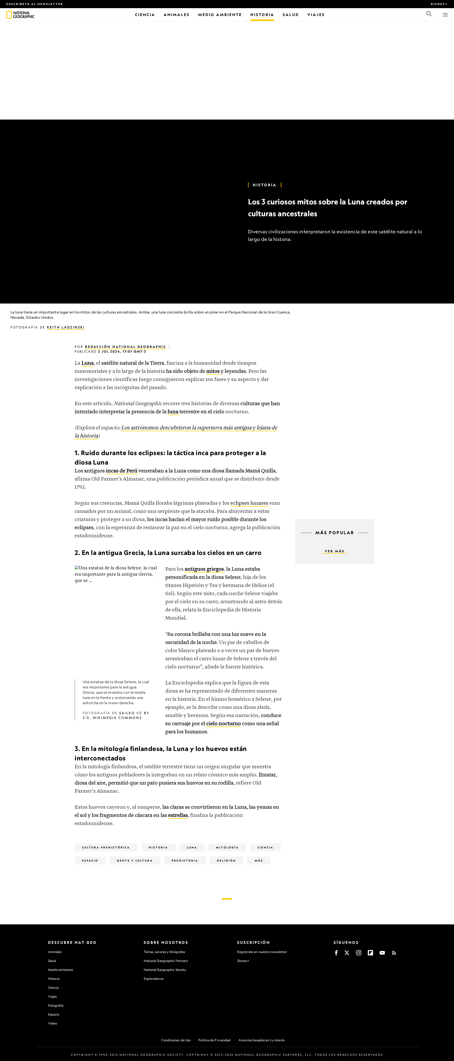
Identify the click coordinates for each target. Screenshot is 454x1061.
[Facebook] (336, 954)
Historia (54, 979)
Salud (52, 961)
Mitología (227, 847)
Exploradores (153, 979)
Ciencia (53, 988)
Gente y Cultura (135, 860)
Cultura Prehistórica (106, 847)
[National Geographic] (9, 15)
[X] (346, 954)
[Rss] (394, 954)
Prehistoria (185, 860)
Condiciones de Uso (175, 1040)
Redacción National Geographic (125, 347)
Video (52, 1023)
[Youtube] (382, 954)
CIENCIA (265, 847)
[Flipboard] (370, 954)
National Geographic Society (165, 970)
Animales (55, 952)
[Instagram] (358, 954)
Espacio (90, 860)
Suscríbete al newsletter (34, 4)
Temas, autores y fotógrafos (164, 952)
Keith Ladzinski (66, 327)
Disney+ (439, 4)
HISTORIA (265, 185)
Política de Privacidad (214, 1040)
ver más (335, 551)
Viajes (52, 996)
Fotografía (55, 1005)
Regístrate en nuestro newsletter (262, 952)
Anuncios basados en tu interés (262, 1040)
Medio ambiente (60, 970)
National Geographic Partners (166, 961)
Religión (226, 860)
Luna (192, 847)
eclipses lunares (249, 503)
